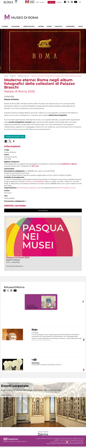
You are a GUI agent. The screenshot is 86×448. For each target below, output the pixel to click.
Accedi (59, 2)
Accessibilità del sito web (69, 443)
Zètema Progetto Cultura (65, 188)
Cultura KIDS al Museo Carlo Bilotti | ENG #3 (46, 364)
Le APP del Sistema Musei (32, 306)
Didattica (58, 26)
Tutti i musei (40, 2)
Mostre (41, 26)
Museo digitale (29, 26)
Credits (59, 443)
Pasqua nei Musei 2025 (17, 257)
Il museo (5, 26)
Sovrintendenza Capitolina (27, 188)
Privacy (70, 442)
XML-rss (80, 443)
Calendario (70, 26)
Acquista (51, 2)
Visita (80, 26)
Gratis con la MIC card (15, 137)
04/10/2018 (57, 336)
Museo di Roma (24, 18)
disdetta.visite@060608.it (35, 181)
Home (6, 76)
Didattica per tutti (23, 76)
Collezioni (15, 26)
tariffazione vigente (69, 164)
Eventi (49, 26)
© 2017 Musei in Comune (57, 442)
